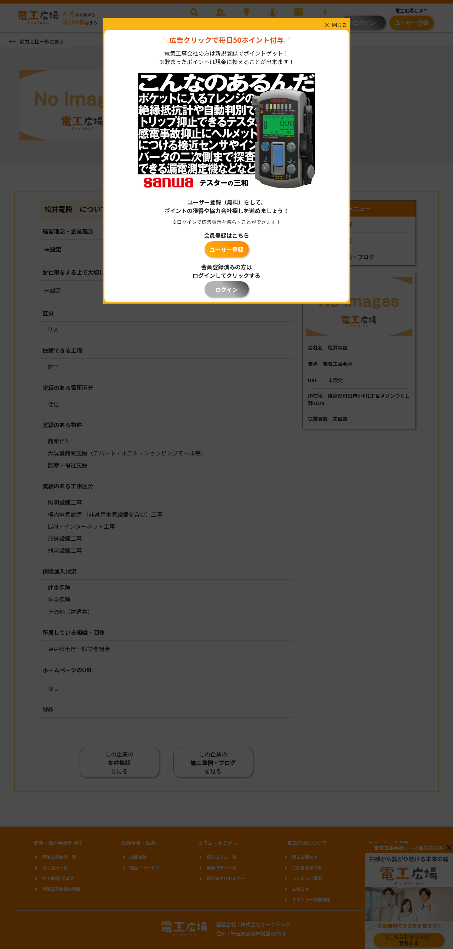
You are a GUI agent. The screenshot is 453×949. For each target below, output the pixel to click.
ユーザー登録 (226, 249)
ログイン (226, 289)
